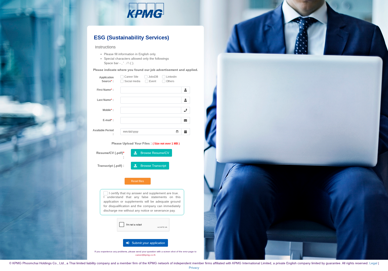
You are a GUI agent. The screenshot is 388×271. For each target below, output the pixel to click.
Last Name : (105, 100)
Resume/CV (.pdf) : (110, 155)
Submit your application (147, 243)
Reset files (137, 181)
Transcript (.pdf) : (110, 165)
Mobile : (108, 110)
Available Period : (103, 132)
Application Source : (106, 79)
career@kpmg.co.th (145, 255)
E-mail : (108, 120)
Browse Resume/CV (153, 153)
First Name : (105, 89)
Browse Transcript (151, 165)
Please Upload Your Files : (146, 143)
